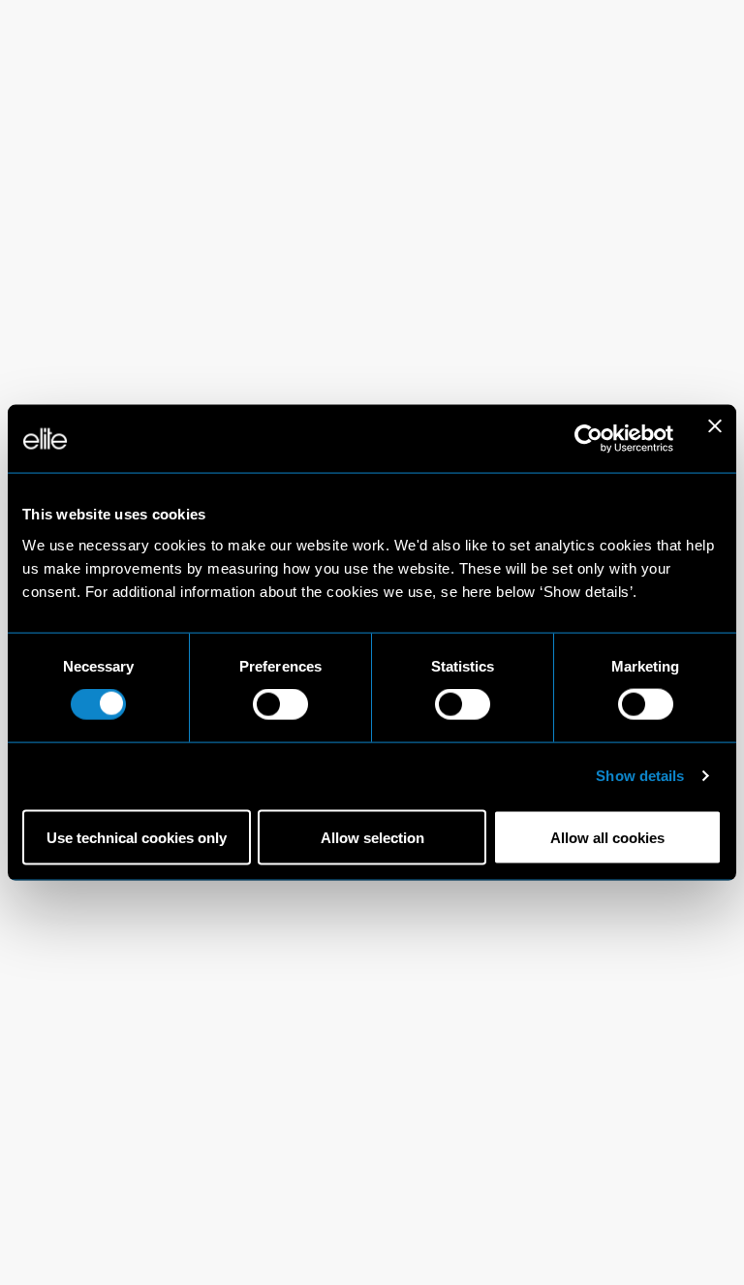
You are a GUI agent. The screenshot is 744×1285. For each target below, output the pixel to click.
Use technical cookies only (136, 837)
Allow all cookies (607, 837)
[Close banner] (715, 439)
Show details (640, 776)
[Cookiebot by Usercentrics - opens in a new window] (588, 439)
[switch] (280, 704)
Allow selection (372, 837)
